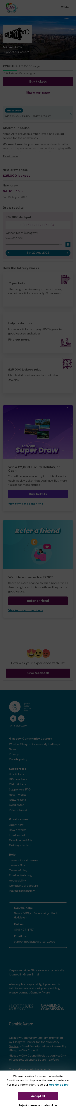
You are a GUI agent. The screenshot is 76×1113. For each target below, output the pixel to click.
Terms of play (18, 870)
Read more (10, 156)
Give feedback (38, 673)
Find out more (18, 339)
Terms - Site (17, 865)
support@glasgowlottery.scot (34, 941)
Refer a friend (38, 601)
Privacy (14, 754)
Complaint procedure (23, 886)
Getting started (19, 845)
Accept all (38, 1096)
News (12, 749)
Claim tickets (17, 784)
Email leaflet (17, 835)
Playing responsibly (22, 891)
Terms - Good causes (23, 860)
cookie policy (59, 1085)
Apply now (16, 825)
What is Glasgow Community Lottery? (35, 744)
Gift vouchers (18, 779)
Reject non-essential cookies (38, 1105)
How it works (17, 795)
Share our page (38, 92)
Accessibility (17, 880)
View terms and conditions (25, 503)
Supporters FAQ (20, 789)
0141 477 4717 (24, 930)
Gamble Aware (40, 992)
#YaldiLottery (18, 725)
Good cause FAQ (20, 840)
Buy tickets (38, 81)
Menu (68, 7)
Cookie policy (18, 759)
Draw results (17, 800)
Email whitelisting (20, 875)
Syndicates (16, 805)
